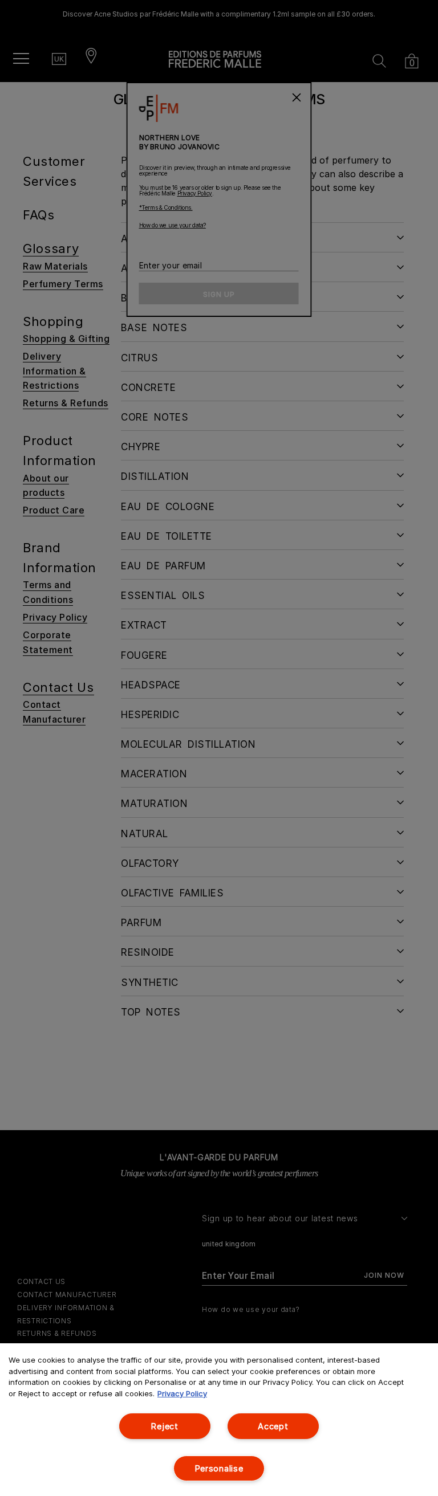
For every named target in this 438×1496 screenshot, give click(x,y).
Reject (164, 1426)
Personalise (219, 1468)
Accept (273, 1426)
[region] (219, 1419)
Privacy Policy (182, 1393)
